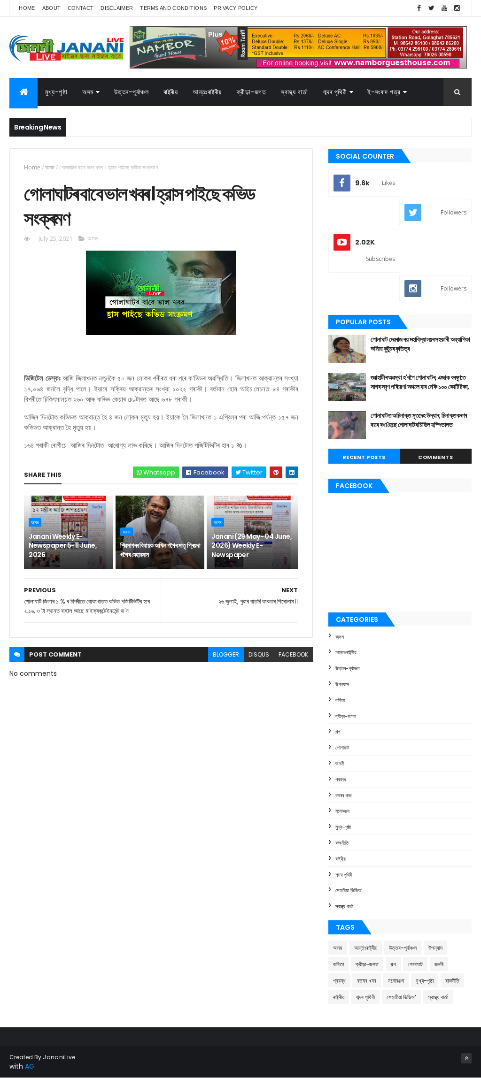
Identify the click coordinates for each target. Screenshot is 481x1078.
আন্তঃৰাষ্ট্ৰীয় (346, 652)
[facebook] (419, 8)
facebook (293, 654)
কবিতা (340, 700)
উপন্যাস (342, 684)
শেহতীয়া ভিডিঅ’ (348, 890)
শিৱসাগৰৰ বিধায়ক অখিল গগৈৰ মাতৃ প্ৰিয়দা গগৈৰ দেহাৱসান (160, 550)
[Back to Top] (466, 1058)
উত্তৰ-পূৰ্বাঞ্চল (131, 92)
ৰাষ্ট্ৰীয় (170, 92)
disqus (258, 654)
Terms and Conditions (173, 8)
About (51, 8)
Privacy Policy (235, 8)
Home (27, 8)
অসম (87, 92)
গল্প (337, 731)
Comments (435, 457)
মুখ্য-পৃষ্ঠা (56, 92)
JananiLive (59, 1057)
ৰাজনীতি (342, 843)
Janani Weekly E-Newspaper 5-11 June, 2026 (63, 545)
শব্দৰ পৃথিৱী (335, 92)
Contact (80, 8)
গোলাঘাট (342, 747)
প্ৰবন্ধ (340, 779)
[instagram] (457, 8)
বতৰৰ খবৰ (343, 795)
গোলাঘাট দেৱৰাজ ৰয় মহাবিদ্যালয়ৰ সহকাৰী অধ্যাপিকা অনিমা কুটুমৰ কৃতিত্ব (420, 344)
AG (29, 1066)
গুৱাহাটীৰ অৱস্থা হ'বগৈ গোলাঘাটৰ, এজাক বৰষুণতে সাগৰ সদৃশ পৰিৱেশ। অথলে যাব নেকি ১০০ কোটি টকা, (420, 382)
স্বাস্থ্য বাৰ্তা (294, 92)
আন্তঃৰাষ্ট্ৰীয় (207, 92)
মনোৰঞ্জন (342, 811)
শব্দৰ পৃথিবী (343, 875)
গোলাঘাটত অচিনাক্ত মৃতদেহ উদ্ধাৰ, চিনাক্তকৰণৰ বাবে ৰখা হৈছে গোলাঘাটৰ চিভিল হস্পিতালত (419, 420)
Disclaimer (117, 8)
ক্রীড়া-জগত (251, 92)
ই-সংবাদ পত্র (384, 92)
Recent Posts (364, 457)
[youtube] (444, 8)
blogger (226, 654)
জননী (339, 763)
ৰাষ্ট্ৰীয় (340, 859)
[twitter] (432, 8)
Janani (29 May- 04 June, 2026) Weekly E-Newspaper (251, 545)
